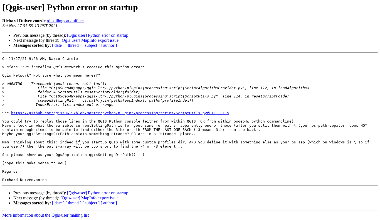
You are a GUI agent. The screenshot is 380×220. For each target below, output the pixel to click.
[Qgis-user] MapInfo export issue (89, 40)
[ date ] (58, 45)
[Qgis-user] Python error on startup (97, 35)
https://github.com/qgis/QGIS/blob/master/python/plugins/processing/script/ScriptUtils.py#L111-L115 (120, 113)
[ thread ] (73, 45)
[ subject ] (91, 45)
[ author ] (109, 45)
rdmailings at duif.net (65, 20)
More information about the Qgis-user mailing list (45, 215)
